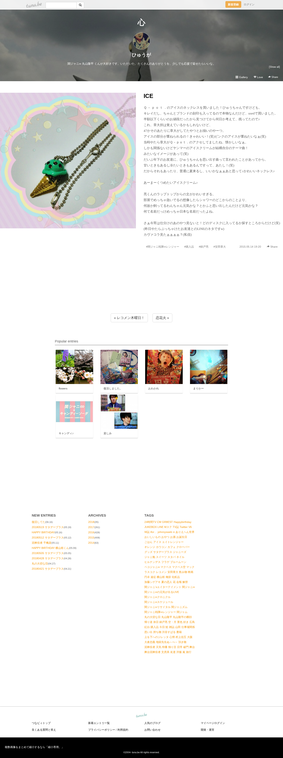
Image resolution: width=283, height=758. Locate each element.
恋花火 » (162, 318)
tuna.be (141, 715)
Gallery (243, 77)
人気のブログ (152, 723)
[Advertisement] (141, 289)
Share (274, 77)
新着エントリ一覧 (99, 723)
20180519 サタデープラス (48, 527)
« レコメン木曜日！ (129, 318)
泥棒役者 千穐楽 (41, 542)
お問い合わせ (152, 729)
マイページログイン (213, 723)
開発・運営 (207, 729)
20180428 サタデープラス (48, 558)
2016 (91, 532)
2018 (91, 521)
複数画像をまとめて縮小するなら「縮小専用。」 (34, 747)
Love (259, 77)
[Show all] (274, 66)
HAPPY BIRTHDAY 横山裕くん (50, 547)
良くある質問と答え (44, 729)
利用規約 (122, 729)
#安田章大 (220, 246)
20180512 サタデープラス (48, 537)
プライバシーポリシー (101, 729)
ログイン (249, 4)
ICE (148, 96)
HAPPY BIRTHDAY (43, 532)
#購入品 (189, 246)
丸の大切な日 (40, 563)
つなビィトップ (41, 723)
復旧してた (38, 521)
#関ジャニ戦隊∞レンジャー (162, 246)
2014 (91, 542)
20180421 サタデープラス (48, 568)
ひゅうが (141, 54)
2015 (91, 537)
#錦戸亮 (203, 246)
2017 (91, 527)
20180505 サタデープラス (48, 553)
